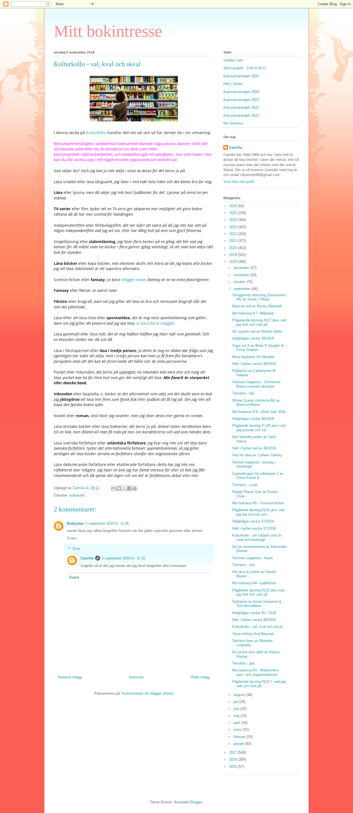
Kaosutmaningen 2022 (241, 107)
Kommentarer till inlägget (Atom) (147, 693)
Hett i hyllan (232, 84)
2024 (233, 220)
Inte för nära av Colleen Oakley (257, 455)
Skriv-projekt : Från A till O (244, 68)
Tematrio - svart (244, 485)
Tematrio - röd (243, 565)
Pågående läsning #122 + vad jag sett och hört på (258, 683)
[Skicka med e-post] (113, 488)
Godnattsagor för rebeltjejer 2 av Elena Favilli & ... (258, 475)
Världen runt (233, 60)
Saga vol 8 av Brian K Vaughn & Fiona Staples (258, 347)
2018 (233, 262)
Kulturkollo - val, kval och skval (257, 627)
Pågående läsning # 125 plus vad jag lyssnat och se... (258, 427)
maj (237, 716)
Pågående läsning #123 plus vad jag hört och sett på (258, 592)
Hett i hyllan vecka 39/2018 (254, 364)
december (242, 268)
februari (240, 737)
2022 (233, 234)
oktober (240, 282)
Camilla (87, 558)
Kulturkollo (96, 132)
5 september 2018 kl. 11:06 (107, 523)
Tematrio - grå (243, 663)
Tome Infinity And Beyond (252, 634)
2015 (233, 766)
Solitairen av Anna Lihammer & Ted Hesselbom (257, 603)
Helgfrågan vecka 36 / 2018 (254, 613)
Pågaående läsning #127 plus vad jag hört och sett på (259, 322)
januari (239, 744)
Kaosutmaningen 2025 (241, 76)
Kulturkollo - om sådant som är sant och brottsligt (256, 537)
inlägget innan (133, 279)
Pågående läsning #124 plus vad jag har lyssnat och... (258, 512)
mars (238, 729)
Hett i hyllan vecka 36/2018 (254, 620)
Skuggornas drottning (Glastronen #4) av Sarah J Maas (259, 297)
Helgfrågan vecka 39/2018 (253, 338)
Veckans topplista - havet (252, 558)
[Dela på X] (124, 488)
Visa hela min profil (238, 182)
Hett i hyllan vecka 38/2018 (254, 448)
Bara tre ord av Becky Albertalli (257, 306)
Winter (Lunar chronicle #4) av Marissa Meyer (256, 402)
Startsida (136, 677)
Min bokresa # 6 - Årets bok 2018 (258, 412)
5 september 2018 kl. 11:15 (123, 558)
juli (236, 702)
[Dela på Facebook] (129, 488)
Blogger (196, 802)
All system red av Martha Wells (257, 331)
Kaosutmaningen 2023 (241, 100)
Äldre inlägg (200, 677)
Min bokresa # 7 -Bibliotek (253, 313)
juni (237, 709)
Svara (71, 538)
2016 (233, 759)
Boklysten (75, 523)
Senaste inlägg (70, 677)
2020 (233, 248)
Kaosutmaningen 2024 (241, 92)
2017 (233, 752)
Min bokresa (233, 123)
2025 (233, 213)
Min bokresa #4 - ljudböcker (254, 583)
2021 (233, 241)
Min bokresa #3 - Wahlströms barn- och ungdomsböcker (255, 672)
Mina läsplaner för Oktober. (253, 357)
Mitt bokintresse (108, 31)
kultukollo (77, 495)
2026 (233, 206)
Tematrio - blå (243, 393)
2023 (233, 227)
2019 (233, 255)
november (242, 275)
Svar (76, 549)
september (243, 289)
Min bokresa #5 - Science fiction (258, 503)
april (237, 723)
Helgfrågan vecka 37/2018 (253, 521)
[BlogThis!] (119, 488)
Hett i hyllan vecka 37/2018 (254, 528)
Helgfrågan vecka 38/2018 (253, 419)
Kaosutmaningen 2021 (241, 115)
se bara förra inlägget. (155, 323)
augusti (240, 695)
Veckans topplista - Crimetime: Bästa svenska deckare (256, 384)
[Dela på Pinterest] (134, 488)
